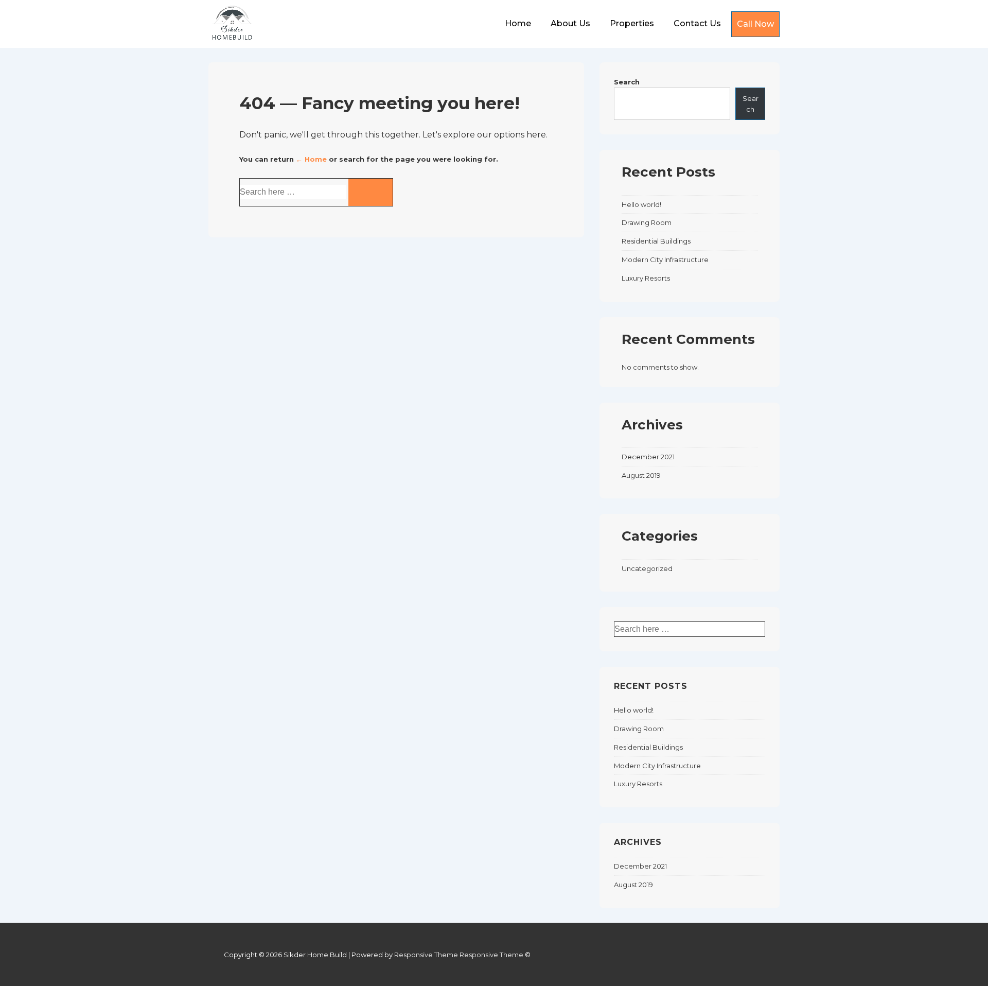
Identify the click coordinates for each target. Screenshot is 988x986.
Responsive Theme (426, 954)
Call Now (755, 24)
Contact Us (697, 23)
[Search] (370, 192)
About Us (570, 23)
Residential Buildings (656, 241)
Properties (632, 23)
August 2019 (641, 475)
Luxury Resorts (646, 278)
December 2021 (648, 457)
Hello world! (641, 204)
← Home (311, 159)
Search (627, 82)
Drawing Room (647, 222)
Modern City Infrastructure (665, 259)
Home (518, 23)
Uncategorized (647, 568)
